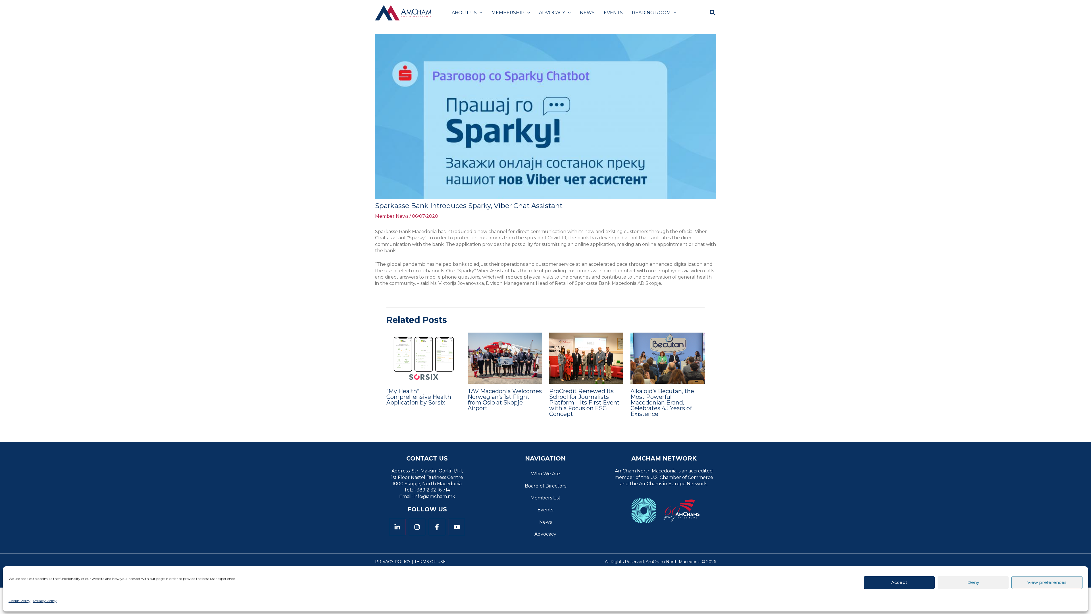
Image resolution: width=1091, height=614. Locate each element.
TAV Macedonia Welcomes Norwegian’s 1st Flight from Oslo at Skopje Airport (505, 400)
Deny (973, 582)
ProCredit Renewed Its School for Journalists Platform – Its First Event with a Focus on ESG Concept (584, 402)
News (545, 522)
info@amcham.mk (434, 496)
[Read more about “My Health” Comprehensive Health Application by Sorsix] (423, 357)
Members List (545, 498)
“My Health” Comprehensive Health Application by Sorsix (418, 397)
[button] (479, 13)
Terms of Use (430, 561)
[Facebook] (437, 527)
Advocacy (545, 534)
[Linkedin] (397, 527)
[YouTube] (457, 527)
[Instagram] (417, 527)
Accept (899, 582)
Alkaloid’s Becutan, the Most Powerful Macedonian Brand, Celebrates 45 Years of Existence (662, 402)
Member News (391, 216)
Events (545, 510)
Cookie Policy (19, 601)
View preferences (1047, 582)
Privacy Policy (45, 601)
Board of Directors (545, 486)
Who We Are (545, 473)
